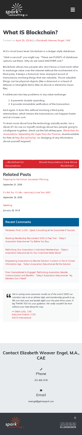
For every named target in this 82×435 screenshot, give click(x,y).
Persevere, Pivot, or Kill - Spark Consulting (26, 230)
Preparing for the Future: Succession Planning (25, 179)
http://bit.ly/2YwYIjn (25, 137)
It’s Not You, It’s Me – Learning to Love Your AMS (26, 192)
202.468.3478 (41, 380)
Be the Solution (63, 264)
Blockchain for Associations (14, 164)
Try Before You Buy (39, 241)
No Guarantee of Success (63, 230)
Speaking (7, 205)
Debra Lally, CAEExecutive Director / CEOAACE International (24, 314)
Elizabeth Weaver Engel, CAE (53, 40)
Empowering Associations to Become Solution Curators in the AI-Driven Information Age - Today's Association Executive (40, 262)
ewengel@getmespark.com (41, 401)
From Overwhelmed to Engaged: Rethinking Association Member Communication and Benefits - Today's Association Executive (36, 274)
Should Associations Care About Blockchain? (58, 164)
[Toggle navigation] (73, 10)
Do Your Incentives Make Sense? (45, 252)
